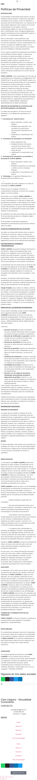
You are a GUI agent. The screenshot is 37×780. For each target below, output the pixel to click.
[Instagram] (7, 679)
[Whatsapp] (3, 679)
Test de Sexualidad (18, 738)
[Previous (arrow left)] (1, 779)
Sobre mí (18, 726)
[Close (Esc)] (1, 777)
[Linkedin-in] (20, 679)
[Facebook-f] (11, 679)
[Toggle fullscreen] (8, 777)
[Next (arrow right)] (4, 779)
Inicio (18, 722)
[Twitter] (16, 679)
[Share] (4, 777)
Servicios (19, 730)
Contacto (18, 734)
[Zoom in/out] (11, 777)
